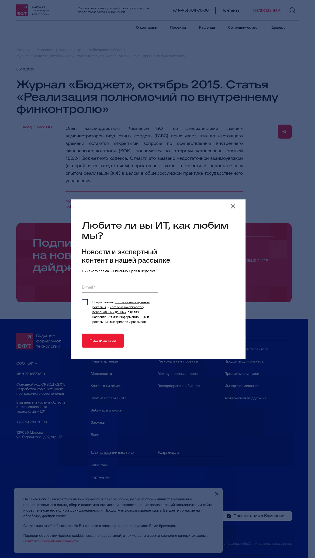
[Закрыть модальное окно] (233, 206)
